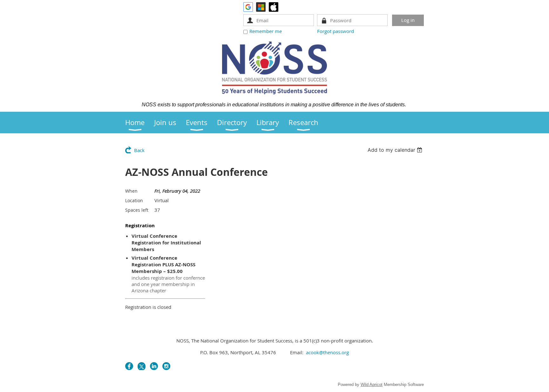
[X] (142, 366)
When (131, 191)
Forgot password (335, 31)
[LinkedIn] (154, 366)
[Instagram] (166, 366)
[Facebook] (129, 366)
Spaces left (136, 210)
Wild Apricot (372, 384)
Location (134, 200)
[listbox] (396, 150)
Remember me (265, 31)
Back (139, 150)
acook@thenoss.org (327, 352)
